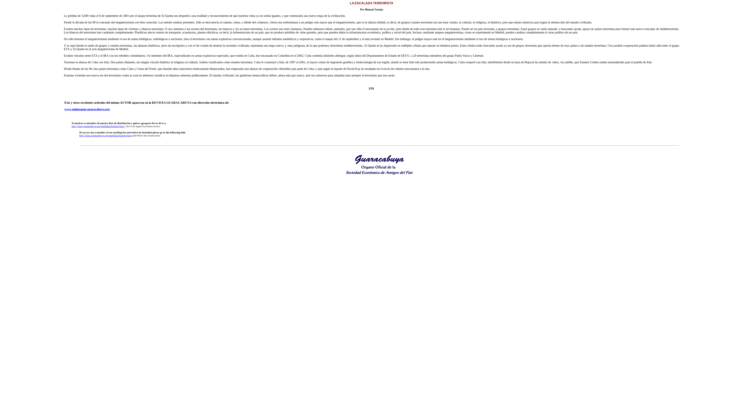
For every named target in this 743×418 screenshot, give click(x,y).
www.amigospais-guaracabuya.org (87, 109)
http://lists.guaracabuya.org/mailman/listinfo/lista (98, 126)
